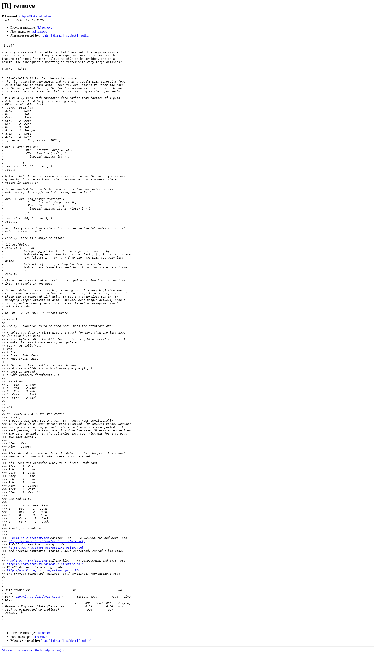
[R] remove (44, 27)
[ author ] (85, 35)
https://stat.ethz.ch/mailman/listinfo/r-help (47, 541)
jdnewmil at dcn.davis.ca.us (37, 596)
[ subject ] (71, 35)
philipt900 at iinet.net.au (34, 16)
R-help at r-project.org (29, 537)
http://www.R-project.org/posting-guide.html (46, 547)
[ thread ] (57, 35)
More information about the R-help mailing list (33, 650)
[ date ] (45, 35)
